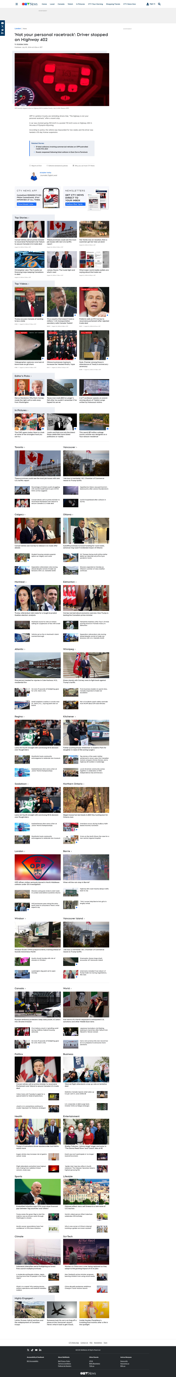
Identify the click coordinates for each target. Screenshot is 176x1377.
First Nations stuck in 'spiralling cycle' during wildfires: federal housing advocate (45, 1030)
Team (105, 1343)
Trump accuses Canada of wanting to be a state (29, 320)
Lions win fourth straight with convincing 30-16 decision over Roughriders (36, 749)
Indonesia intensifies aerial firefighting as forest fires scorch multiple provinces (35, 1267)
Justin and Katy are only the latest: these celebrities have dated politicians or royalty (61, 434)
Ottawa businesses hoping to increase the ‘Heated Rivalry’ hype (61, 363)
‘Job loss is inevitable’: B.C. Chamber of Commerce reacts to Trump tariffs (83, 479)
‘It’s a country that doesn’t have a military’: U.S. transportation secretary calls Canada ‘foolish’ (60, 321)
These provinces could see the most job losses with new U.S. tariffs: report (61, 242)
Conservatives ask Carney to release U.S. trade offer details (36, 547)
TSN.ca (91, 1366)
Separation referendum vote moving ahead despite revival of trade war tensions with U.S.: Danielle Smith (44, 569)
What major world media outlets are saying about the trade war (94, 271)
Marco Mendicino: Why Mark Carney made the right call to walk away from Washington (29, 400)
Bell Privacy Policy (64, 1361)
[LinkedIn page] (40, 1350)
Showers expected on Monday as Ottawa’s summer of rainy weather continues (92, 569)
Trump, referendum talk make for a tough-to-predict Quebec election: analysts (36, 614)
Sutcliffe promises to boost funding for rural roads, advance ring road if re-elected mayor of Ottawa (83, 547)
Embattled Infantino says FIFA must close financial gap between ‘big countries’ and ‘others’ (37, 1207)
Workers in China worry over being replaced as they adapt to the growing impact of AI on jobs (86, 1267)
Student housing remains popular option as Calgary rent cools (43, 555)
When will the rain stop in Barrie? (76, 882)
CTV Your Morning (95, 4)
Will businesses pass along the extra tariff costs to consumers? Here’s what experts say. (45, 905)
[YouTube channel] (36, 1350)
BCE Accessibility (32, 1361)
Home (44, 4)
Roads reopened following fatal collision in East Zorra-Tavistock (62, 152)
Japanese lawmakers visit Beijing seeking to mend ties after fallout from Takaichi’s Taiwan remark (94, 1030)
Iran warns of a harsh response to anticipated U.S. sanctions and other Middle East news (83, 1021)
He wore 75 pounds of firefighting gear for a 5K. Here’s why (45, 690)
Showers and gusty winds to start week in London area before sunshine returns (45, 892)
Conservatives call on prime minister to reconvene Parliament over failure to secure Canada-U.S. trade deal (29, 242)
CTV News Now (129, 4)
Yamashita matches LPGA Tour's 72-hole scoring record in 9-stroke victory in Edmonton (94, 623)
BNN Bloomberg (94, 1363)
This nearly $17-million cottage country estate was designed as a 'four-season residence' (93, 434)
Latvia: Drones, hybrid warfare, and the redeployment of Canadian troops (29, 1322)
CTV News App (74, 1343)
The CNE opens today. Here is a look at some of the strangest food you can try (29, 434)
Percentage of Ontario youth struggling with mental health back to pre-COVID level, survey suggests (45, 489)
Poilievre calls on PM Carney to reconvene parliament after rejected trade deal (94, 321)
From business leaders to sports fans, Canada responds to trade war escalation (93, 690)
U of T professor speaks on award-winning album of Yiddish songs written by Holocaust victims (93, 400)
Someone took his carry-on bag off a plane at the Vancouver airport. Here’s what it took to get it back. (62, 1322)
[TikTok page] (32, 1350)
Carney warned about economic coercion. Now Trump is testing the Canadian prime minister (85, 614)
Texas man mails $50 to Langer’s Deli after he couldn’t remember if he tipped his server (62, 400)
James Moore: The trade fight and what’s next (61, 271)
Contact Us (84, 1343)
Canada (61, 4)
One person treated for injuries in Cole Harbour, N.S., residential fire (36, 681)
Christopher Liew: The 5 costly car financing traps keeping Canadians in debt (29, 272)
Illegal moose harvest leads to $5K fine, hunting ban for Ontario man (85, 816)
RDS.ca (122, 1366)
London (18, 29)
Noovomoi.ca (124, 1363)
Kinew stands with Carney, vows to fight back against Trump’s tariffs (84, 681)
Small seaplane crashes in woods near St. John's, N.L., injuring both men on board (45, 703)
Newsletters (98, 1343)
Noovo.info (124, 1361)
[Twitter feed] (28, 1350)
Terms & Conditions (64, 1363)
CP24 (91, 1361)
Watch (70, 4)
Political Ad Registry (64, 1366)
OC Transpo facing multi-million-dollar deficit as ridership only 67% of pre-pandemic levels (93, 556)
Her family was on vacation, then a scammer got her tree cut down (93, 241)
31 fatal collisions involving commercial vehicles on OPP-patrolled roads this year (62, 148)
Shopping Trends (113, 4)
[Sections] (17, 4)
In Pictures (80, 4)
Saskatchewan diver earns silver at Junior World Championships (44, 770)
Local (52, 4)
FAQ (91, 1343)
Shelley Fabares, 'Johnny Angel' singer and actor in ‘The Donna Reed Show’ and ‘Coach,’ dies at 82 (85, 1147)
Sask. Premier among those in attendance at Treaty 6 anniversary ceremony (93, 364)
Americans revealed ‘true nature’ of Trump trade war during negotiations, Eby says (93, 972)
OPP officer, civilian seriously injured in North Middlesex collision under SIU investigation (37, 883)
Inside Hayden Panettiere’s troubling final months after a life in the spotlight (93, 1322)
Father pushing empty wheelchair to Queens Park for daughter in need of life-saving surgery (84, 749)
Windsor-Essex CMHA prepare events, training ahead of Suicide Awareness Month (37, 951)
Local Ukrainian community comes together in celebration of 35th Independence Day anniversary (92, 770)
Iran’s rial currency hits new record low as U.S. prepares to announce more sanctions (94, 1042)
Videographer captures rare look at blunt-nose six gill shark (29, 363)
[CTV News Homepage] (29, 4)
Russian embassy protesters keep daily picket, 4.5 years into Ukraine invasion (37, 1021)
